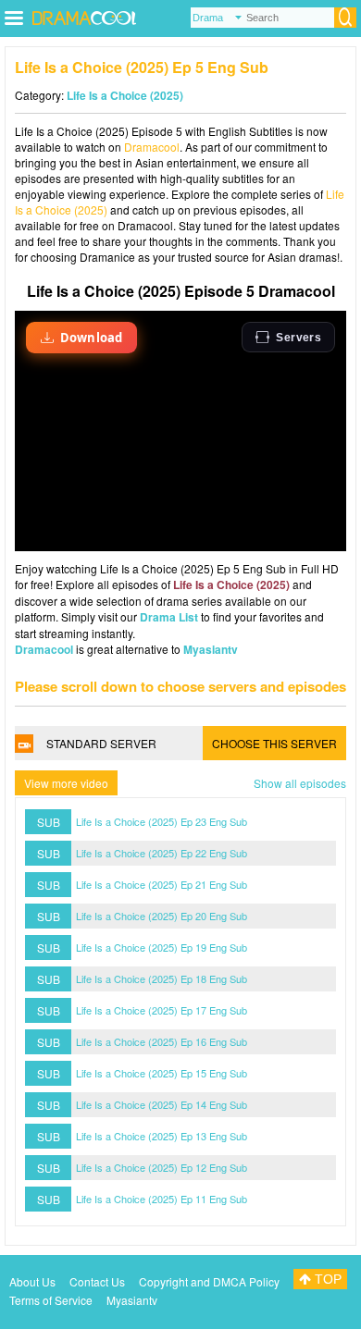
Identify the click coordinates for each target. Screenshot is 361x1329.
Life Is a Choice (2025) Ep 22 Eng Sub (161, 852)
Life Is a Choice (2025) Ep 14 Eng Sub (161, 1104)
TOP (326, 1279)
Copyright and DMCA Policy (209, 1281)
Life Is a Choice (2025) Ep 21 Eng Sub (161, 884)
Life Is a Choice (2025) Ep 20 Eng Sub (161, 915)
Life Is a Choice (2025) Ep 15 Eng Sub (161, 1072)
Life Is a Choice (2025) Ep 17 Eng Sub (161, 1010)
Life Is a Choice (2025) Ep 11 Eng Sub (161, 1198)
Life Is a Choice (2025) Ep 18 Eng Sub (161, 978)
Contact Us (97, 1281)
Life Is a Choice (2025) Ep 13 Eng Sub (161, 1135)
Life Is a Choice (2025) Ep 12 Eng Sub (161, 1167)
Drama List (169, 617)
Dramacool (152, 146)
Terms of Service (51, 1300)
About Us (32, 1281)
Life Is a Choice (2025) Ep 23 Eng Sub (161, 821)
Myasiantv (210, 649)
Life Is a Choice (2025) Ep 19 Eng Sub (161, 947)
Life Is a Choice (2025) (125, 95)
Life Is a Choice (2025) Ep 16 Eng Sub (161, 1041)
